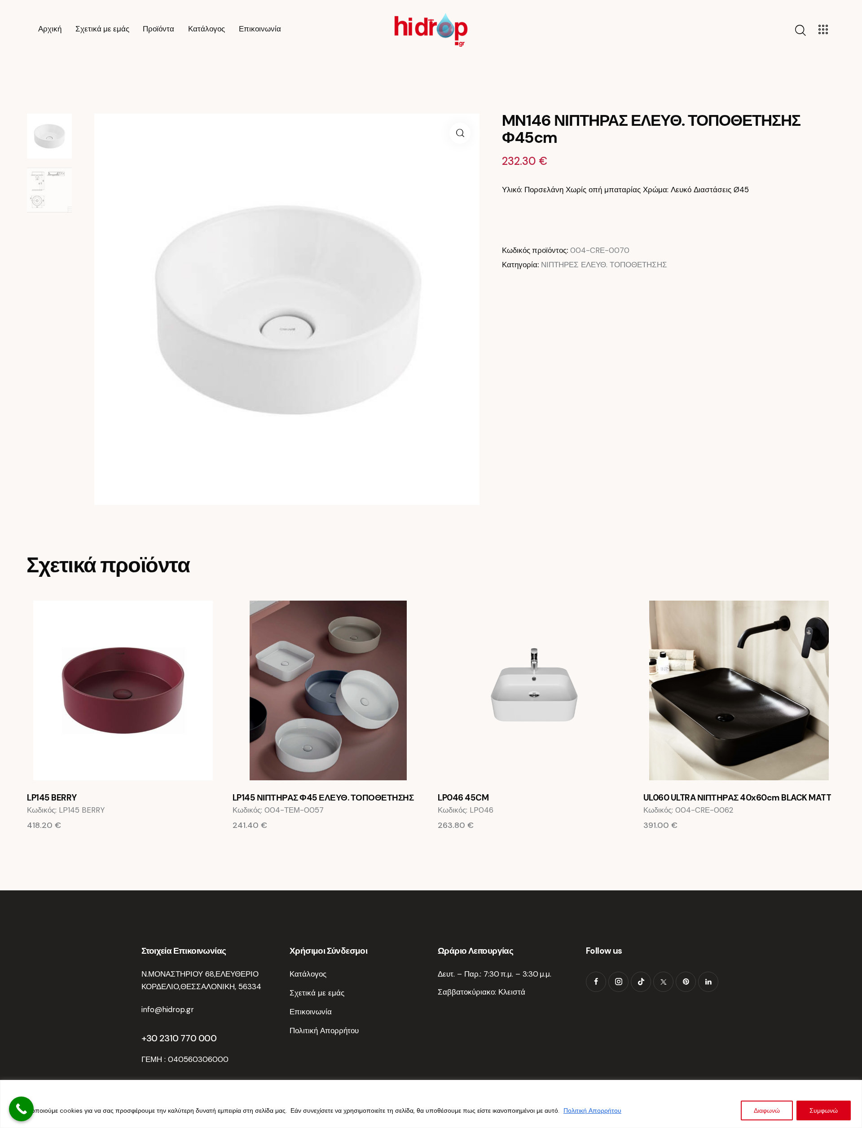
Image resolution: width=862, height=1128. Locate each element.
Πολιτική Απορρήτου (592, 1110)
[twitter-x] (663, 982)
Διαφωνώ (767, 1110)
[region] (431, 1104)
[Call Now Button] (21, 1109)
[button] (460, 133)
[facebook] (596, 982)
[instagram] (618, 982)
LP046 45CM (463, 797)
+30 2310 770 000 (179, 1038)
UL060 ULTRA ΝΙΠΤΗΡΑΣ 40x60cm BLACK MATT (737, 797)
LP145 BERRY (52, 797)
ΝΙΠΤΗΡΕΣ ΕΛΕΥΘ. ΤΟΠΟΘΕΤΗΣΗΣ (604, 265)
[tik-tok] (641, 982)
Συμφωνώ (823, 1110)
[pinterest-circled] (686, 982)
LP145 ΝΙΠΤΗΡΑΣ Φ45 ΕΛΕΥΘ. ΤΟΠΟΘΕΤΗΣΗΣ (323, 797)
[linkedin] (708, 982)
